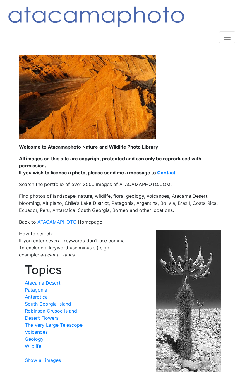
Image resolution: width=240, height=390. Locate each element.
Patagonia (36, 290)
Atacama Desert (43, 283)
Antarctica (36, 297)
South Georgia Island (48, 304)
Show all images (43, 360)
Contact (166, 173)
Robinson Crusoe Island (51, 311)
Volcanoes (36, 332)
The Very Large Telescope (54, 325)
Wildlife (33, 346)
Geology (34, 339)
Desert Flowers (42, 318)
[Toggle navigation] (227, 37)
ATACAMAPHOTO (56, 222)
